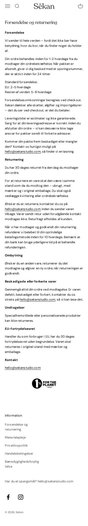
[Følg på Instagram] (20, 497)
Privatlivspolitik (16, 445)
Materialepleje (15, 437)
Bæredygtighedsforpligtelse (22, 464)
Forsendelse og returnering (16, 427)
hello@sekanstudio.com (23, 151)
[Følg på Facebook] (8, 497)
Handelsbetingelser (19, 453)
